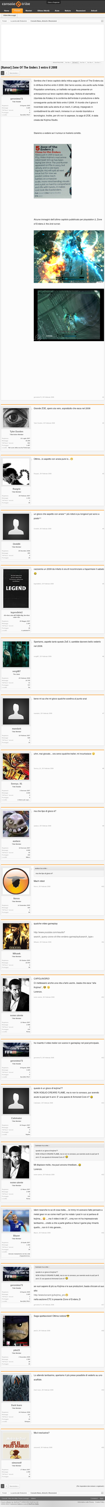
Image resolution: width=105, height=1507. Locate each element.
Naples (28, 1134)
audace (16, 841)
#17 (103, 1305)
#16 (103, 1233)
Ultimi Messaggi (9, 15)
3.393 (28, 623)
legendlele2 (17, 612)
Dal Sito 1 (68, 62)
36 (29, 502)
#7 (103, 713)
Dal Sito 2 (75, 62)
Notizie (68, 11)
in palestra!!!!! (25, 630)
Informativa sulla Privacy (86, 1502)
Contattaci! (94, 1498)
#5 (103, 584)
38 (29, 967)
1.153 (28, 498)
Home (6, 11)
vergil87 (16, 671)
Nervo (16, 898)
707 (29, 685)
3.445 (28, 108)
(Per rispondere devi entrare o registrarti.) (90, 1486)
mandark (16, 729)
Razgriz (17, 489)
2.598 (28, 1024)
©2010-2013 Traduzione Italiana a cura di (20, 1504)
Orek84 (16, 544)
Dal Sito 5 (97, 62)
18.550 (28, 962)
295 (29, 553)
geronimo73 (16, 99)
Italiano (33, 1498)
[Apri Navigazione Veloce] (102, 21)
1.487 (28, 445)
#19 (103, 1390)
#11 (103, 942)
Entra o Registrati (53, 2)
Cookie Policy (99, 1502)
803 (29, 1127)
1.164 (28, 1245)
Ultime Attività (43, 11)
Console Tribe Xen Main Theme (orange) (15, 1498)
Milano (28, 857)
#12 (103, 997)
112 (29, 1414)
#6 (103, 656)
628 (29, 738)
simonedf (16, 1463)
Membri (29, 11)
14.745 (28, 680)
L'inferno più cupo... (24, 800)
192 (29, 855)
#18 (103, 1330)
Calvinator (16, 1118)
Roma (28, 1031)
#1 (103, 397)
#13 (103, 1057)
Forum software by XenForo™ (20, 1502)
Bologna (27, 1421)
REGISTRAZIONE (58, 62)
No (29, 687)
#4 (103, 529)
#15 (103, 1174)
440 (29, 907)
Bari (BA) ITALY (25, 115)
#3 (103, 473)
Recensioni (81, 11)
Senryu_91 (16, 784)
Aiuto (57, 11)
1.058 (28, 1472)
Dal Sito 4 (90, 62)
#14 (103, 1103)
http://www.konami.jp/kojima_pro (49, 1294)
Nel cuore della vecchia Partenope (19, 447)
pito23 (16, 1350)
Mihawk (17, 953)
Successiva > (14, 73)
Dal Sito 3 (83, 62)
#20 (103, 1447)
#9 (103, 826)
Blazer (16, 1236)
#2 (103, 423)
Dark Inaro (16, 1405)
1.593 (28, 1359)
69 (29, 912)
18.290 (28, 440)
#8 (103, 768)
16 (29, 558)
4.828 (28, 850)
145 (29, 1029)
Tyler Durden (16, 431)
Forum (17, 11)
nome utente (16, 1015)
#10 (103, 886)
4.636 (28, 793)
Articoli (94, 11)
